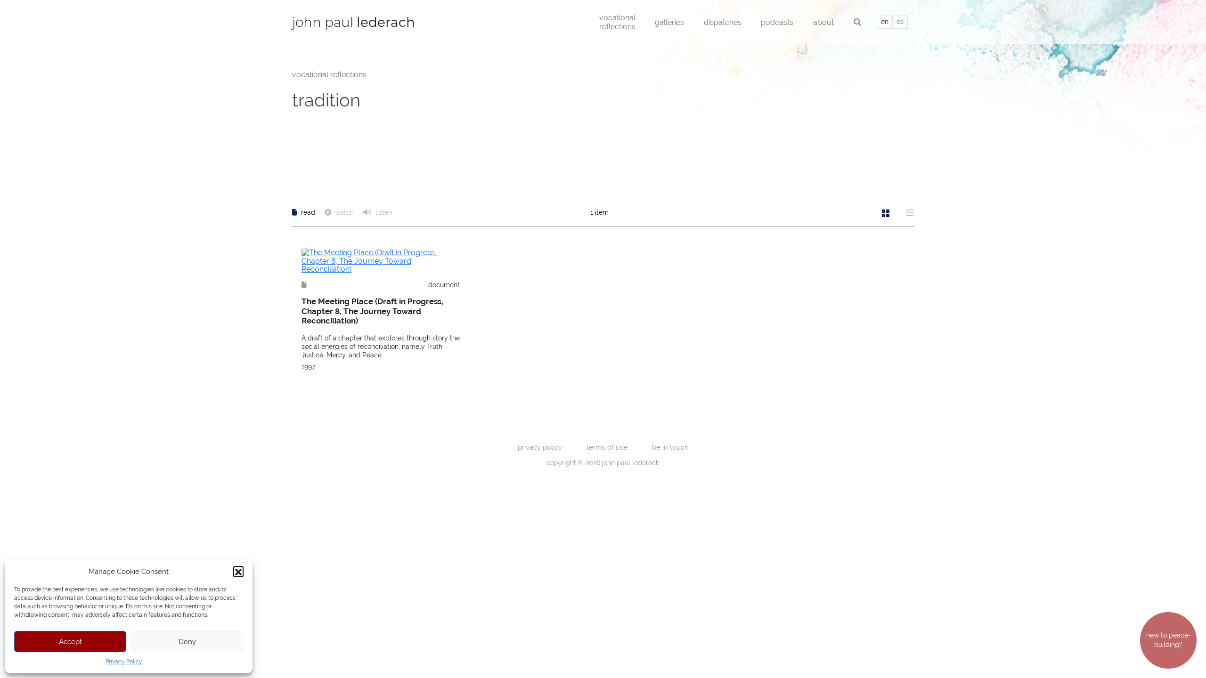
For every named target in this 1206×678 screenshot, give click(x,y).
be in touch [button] (670, 447)
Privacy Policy (124, 661)
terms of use (607, 447)
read (308, 212)
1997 (308, 367)
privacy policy (540, 447)
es (900, 21)
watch (344, 212)
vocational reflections (329, 74)
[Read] (304, 285)
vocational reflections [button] (617, 22)
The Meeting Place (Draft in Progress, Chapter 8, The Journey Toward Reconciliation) (372, 311)
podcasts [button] (777, 22)
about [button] (823, 22)
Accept (70, 642)
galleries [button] (669, 22)
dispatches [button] (723, 22)
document (444, 285)
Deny (187, 642)
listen (383, 212)
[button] (238, 571)
